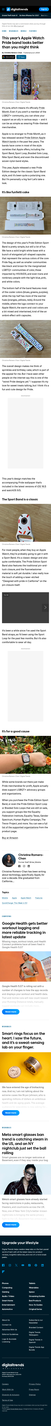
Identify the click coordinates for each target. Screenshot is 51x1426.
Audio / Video (8, 1296)
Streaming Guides (37, 1296)
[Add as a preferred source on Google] (8, 57)
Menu (3, 9)
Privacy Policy (35, 1384)
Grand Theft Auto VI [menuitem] (9, 15)
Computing (7, 1287)
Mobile (5, 898)
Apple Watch (26, 898)
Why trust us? (19, 26)
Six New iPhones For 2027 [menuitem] (29, 15)
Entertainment (8, 1305)
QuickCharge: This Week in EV (14, 903)
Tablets (32, 1283)
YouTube (23, 1265)
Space (32, 1292)
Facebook (3, 1265)
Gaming (5, 1292)
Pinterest (36, 1265)
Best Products (35, 1300)
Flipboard (3, 1271)
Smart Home (7, 1300)
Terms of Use (7, 1400)
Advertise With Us (9, 1329)
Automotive (7, 1309)
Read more (10, 1011)
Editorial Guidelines (10, 1334)
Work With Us (8, 1389)
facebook (19, 866)
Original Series (35, 1309)
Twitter (16, 1265)
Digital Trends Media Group (14, 1409)
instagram (24, 866)
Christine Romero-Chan (13, 53)
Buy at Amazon (10, 837)
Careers (5, 1384)
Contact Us (6, 1325)
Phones (5, 1283)
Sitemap (32, 1395)
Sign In (44, 9)
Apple (14, 898)
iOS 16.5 (41, 486)
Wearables (34, 1287)
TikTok (29, 1265)
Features (38, 898)
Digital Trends (14, 12)
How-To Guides (35, 1305)
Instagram (10, 1265)
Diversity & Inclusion (10, 1395)
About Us (6, 1320)
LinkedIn (42, 1265)
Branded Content (36, 1327)
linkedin (29, 866)
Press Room (34, 1389)
